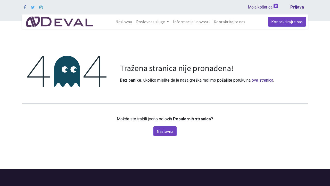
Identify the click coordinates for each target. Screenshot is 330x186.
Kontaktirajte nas (287, 21)
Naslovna (165, 131)
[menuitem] (123, 22)
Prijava (297, 7)
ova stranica (262, 80)
